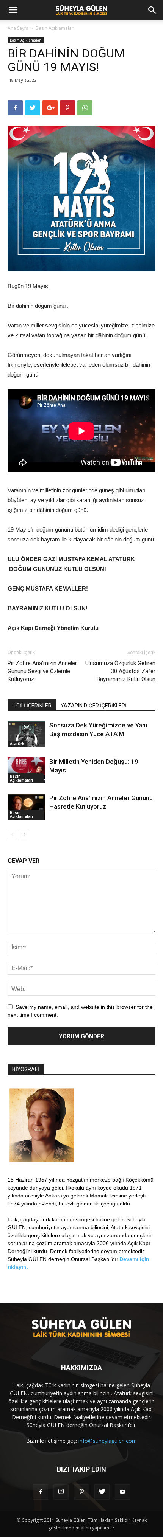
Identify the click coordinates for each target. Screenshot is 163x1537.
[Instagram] (61, 1492)
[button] (152, 10)
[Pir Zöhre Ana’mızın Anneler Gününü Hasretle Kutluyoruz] (26, 807)
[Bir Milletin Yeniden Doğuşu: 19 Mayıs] (26, 770)
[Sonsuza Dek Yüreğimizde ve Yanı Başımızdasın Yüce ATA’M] (26, 734)
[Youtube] (122, 1492)
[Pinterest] (81, 1492)
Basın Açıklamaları (55, 28)
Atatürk (17, 743)
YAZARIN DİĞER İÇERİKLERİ (94, 706)
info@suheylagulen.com (107, 1440)
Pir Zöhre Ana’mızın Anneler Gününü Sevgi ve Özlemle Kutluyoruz (42, 671)
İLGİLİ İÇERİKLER (32, 706)
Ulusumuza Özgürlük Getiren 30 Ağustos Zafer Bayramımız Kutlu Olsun (120, 671)
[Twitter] (102, 1492)
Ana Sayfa (18, 28)
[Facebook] (40, 1492)
